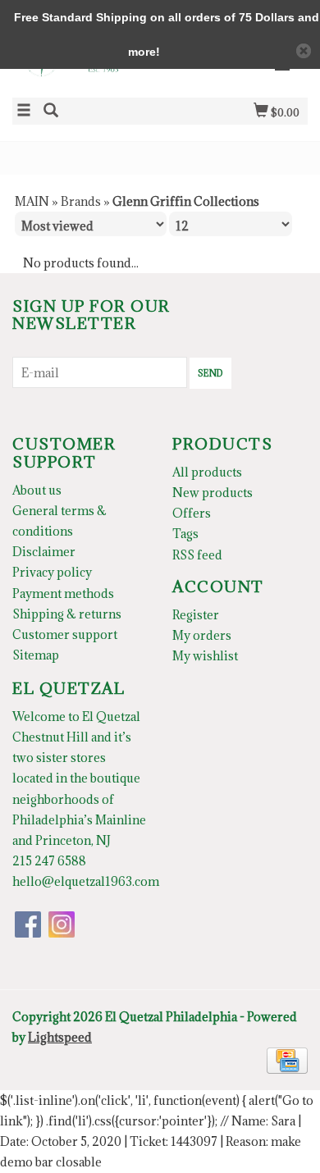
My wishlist (205, 656)
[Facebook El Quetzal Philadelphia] (28, 924)
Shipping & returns (66, 614)
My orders (201, 635)
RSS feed (197, 555)
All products (207, 472)
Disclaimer (43, 551)
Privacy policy (52, 572)
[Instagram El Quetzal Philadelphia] (61, 924)
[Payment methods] (287, 1059)
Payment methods (63, 593)
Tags (185, 533)
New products (212, 492)
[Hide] (303, 50)
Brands (81, 201)
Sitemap (35, 655)
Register (195, 615)
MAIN (32, 201)
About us (37, 490)
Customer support (64, 634)
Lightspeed (60, 1037)
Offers (191, 513)
